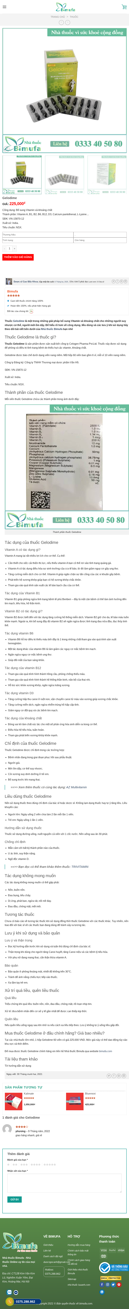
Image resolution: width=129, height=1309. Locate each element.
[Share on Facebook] (117, 281)
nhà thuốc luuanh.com (79, 1284)
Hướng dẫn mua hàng (79, 1245)
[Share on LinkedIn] (125, 281)
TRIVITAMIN (79, 866)
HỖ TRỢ (74, 1236)
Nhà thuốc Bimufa (52, 329)
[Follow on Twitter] (113, 1284)
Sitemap (72, 1279)
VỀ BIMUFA (51, 1236)
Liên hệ (47, 1250)
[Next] (120, 90)
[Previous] (9, 90)
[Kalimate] (13, 1101)
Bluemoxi (90, 1093)
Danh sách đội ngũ (53, 1256)
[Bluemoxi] (75, 1101)
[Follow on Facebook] (102, 1284)
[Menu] (4, 7)
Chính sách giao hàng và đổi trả (79, 1262)
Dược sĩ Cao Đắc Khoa (26, 281)
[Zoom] (6, 149)
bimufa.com (105, 1051)
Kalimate (29, 1093)
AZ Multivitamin (76, 787)
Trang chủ (58, 16)
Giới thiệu (48, 1245)
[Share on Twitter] (113, 281)
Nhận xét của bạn (17, 1171)
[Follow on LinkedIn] (102, 1292)
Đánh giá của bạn (17, 1159)
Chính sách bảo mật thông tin (78, 1252)
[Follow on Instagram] (107, 1284)
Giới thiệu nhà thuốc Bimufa (78, 1271)
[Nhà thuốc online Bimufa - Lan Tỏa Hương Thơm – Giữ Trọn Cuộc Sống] (65, 7)
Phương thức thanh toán (109, 1239)
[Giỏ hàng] (124, 7)
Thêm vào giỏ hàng (18, 257)
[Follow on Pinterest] (119, 1284)
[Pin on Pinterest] (121, 281)
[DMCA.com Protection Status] (110, 1278)
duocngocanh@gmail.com (56, 1262)
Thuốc (74, 16)
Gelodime (18, 321)
